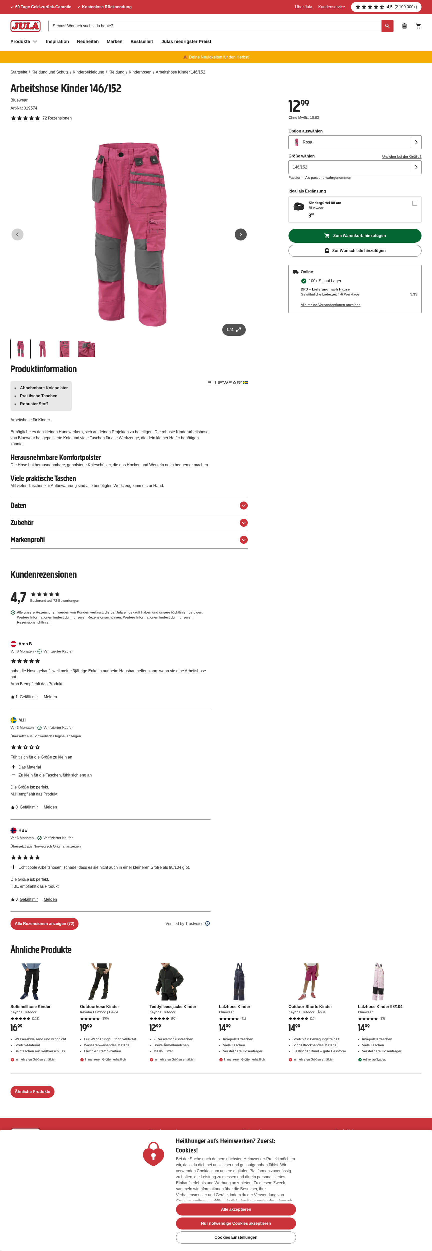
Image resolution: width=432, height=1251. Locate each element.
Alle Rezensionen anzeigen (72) (44, 924)
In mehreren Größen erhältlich (36, 1059)
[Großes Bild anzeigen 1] (129, 234)
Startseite (18, 72)
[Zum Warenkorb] (418, 26)
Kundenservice (331, 7)
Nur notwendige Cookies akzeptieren (236, 1223)
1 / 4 (230, 330)
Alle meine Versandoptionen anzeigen (330, 305)
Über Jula (303, 7)
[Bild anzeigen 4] (86, 349)
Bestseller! (142, 41)
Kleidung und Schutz (50, 72)
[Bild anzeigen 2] (42, 349)
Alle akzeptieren (236, 1209)
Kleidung (116, 72)
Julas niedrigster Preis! (186, 41)
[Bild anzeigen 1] (20, 349)
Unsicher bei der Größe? (402, 156)
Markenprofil (27, 539)
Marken (114, 41)
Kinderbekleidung (88, 72)
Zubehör (22, 522)
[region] (216, 1190)
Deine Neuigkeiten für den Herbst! (219, 57)
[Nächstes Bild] (241, 234)
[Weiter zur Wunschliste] (404, 26)
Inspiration (57, 41)
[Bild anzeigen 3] (64, 349)
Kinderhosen (140, 72)
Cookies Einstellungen (236, 1237)
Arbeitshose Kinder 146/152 (180, 72)
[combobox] (221, 26)
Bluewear (19, 100)
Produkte (20, 41)
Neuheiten (88, 41)
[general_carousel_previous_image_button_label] (18, 234)
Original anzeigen (67, 736)
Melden (50, 697)
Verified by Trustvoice (185, 924)
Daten (18, 505)
